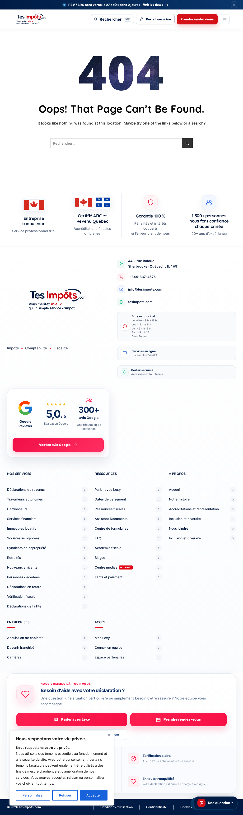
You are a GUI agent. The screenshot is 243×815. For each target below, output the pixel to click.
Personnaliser (33, 795)
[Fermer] (109, 735)
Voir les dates (153, 4)
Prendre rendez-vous (197, 19)
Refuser (65, 795)
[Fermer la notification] (234, 4)
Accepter (93, 795)
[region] (61, 768)
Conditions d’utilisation (116, 807)
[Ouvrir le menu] (225, 19)
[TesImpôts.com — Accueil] (35, 19)
